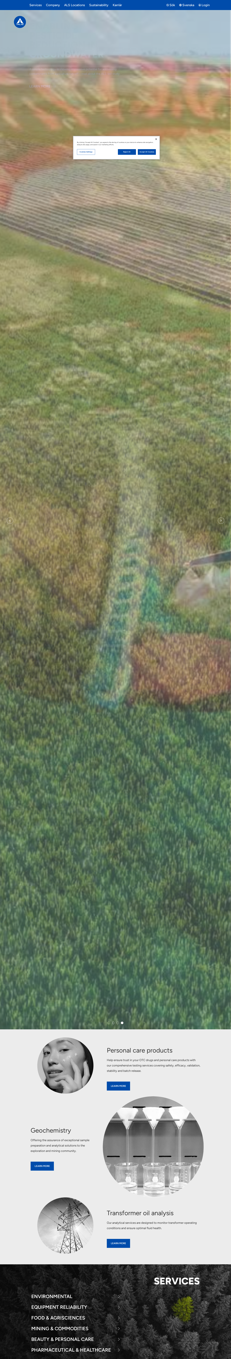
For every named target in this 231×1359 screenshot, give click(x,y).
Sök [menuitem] (172, 5)
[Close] (156, 139)
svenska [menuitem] (188, 5)
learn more (42, 1166)
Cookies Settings (86, 152)
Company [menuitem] (53, 5)
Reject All (127, 152)
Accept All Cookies (147, 152)
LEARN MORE (39, 77)
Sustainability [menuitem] (98, 5)
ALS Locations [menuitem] (74, 5)
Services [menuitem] (35, 5)
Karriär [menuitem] (117, 5)
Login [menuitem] (206, 5)
